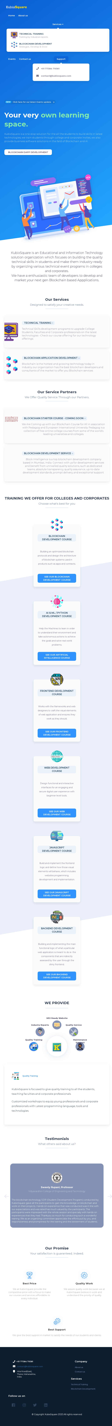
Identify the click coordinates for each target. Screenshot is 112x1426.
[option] (56, 128)
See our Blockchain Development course (57, 578)
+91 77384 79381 (50, 68)
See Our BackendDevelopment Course (57, 976)
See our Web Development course (57, 813)
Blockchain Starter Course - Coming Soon (54, 418)
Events (12, 59)
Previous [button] (5, 1195)
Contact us (25, 59)
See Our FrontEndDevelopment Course (57, 733)
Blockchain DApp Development (28, 152)
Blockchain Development (83, 1389)
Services (57, 24)
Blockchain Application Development (51, 358)
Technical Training (37, 323)
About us (23, 15)
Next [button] (108, 1195)
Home (11, 15)
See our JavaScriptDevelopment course (57, 894)
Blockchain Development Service (47, 453)
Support (61, 59)
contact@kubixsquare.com (56, 76)
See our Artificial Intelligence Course (57, 656)
